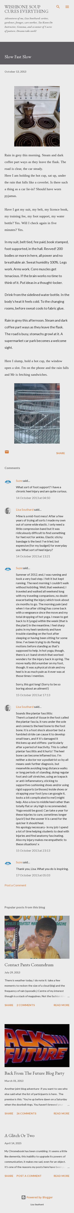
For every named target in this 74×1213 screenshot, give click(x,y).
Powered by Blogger (39, 1197)
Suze (19, 480)
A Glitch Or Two (20, 1135)
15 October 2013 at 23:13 (33, 850)
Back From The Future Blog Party (34, 1073)
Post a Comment (15, 885)
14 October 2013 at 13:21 (33, 556)
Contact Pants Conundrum (29, 965)
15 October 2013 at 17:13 (33, 695)
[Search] (58, 7)
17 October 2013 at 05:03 (33, 875)
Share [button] (60, 453)
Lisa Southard (24, 509)
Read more (61, 1005)
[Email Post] (7, 453)
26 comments (26, 1113)
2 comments (26, 1005)
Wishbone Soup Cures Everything (26, 9)
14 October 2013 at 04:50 (33, 498)
